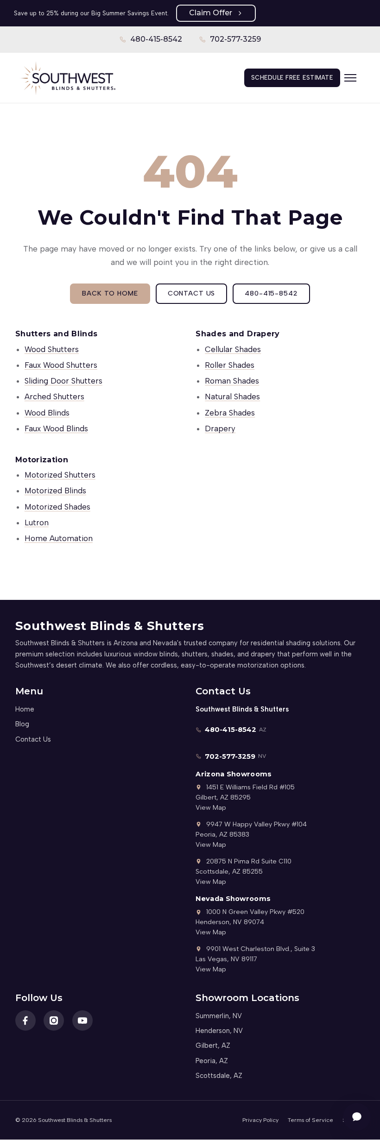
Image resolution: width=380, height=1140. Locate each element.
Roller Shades (229, 365)
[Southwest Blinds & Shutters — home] (67, 77)
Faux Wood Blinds (56, 428)
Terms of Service (310, 1119)
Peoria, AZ (212, 1061)
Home (24, 709)
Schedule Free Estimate (292, 77)
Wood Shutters (52, 349)
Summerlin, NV (219, 1016)
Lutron (37, 522)
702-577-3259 (230, 42)
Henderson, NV (219, 1031)
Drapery (220, 428)
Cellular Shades (233, 349)
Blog (22, 724)
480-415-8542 (151, 42)
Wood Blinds (47, 412)
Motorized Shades (57, 506)
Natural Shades (232, 396)
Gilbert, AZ (213, 1045)
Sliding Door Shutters (63, 380)
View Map (211, 808)
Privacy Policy (260, 1119)
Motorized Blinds (55, 490)
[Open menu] (354, 78)
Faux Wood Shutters (61, 365)
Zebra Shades (230, 412)
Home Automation (59, 538)
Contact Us (191, 293)
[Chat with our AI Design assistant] (357, 1117)
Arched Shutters (54, 396)
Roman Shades (232, 380)
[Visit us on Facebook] (25, 1020)
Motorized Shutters (60, 474)
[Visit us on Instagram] (54, 1020)
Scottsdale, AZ (219, 1075)
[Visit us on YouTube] (82, 1020)
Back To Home (110, 293)
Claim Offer (210, 12)
